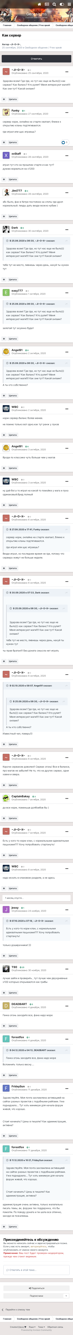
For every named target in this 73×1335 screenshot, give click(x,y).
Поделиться (37, 1288)
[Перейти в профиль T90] (6, 968)
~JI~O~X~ (15, 44)
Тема (41, 1327)
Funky (15, 110)
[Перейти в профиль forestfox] (6, 1038)
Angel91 (17, 350)
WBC (15, 407)
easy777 (17, 290)
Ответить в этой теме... (22, 1269)
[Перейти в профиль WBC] (6, 408)
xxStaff (16, 153)
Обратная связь (55, 1327)
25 (22, 967)
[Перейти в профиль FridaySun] (6, 1088)
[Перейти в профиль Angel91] (6, 351)
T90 (14, 967)
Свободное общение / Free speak (43, 47)
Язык (31, 1327)
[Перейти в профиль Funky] (6, 112)
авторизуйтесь (39, 1246)
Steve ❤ (22, 1327)
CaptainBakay (21, 796)
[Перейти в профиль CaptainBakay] (6, 798)
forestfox (18, 1037)
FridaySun (18, 1086)
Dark (15, 227)
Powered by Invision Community (36, 1330)
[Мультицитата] (4, 99)
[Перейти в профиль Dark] (6, 229)
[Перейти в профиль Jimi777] (6, 192)
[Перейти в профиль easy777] (6, 292)
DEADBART (19, 1004)
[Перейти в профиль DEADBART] (6, 1005)
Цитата (13, 99)
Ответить (36, 58)
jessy (15, 907)
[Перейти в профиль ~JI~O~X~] (6, 71)
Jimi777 (17, 190)
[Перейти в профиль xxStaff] (6, 155)
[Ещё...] (66, 72)
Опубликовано (30, 73)
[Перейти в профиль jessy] (6, 909)
